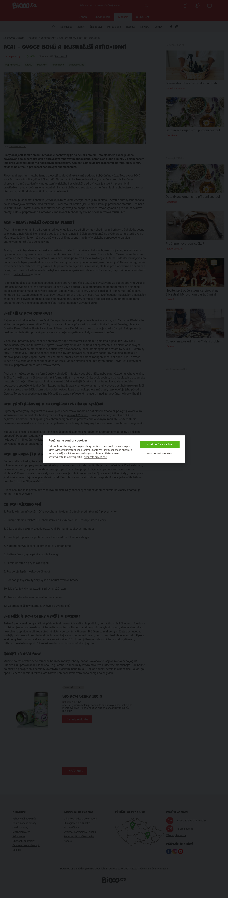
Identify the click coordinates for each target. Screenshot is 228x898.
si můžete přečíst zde (95, 457)
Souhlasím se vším (160, 444)
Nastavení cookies (159, 453)
